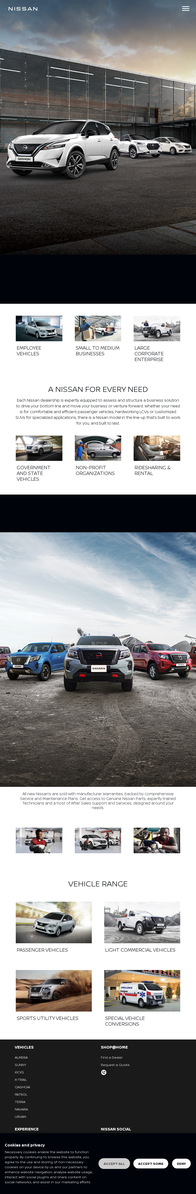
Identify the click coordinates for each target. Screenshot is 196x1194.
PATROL (21, 1094)
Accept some (150, 1163)
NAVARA (21, 1109)
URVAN (20, 1116)
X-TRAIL (21, 1079)
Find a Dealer (112, 1057)
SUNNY (20, 1064)
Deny (181, 1163)
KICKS (19, 1072)
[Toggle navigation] (185, 8)
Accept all (114, 1163)
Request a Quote (115, 1064)
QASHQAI (22, 1087)
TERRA (20, 1101)
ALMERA (21, 1057)
